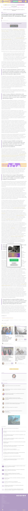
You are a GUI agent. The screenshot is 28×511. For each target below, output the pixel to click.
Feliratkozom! (14, 259)
